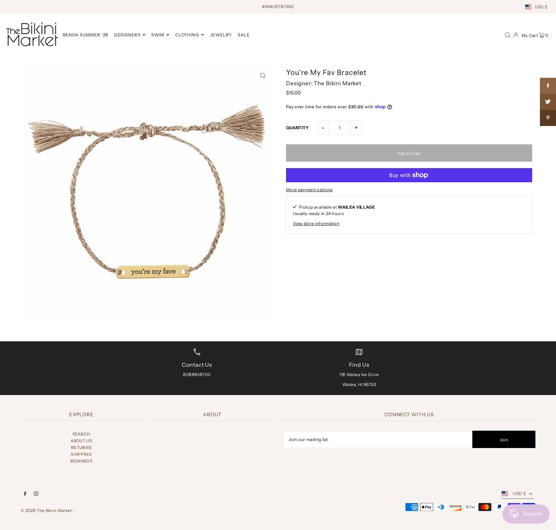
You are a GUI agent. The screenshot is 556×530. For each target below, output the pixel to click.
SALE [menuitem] (244, 34)
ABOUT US (81, 440)
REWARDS (81, 460)
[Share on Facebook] (548, 86)
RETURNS (81, 447)
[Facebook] (25, 494)
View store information (316, 223)
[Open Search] (507, 34)
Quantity (297, 127)
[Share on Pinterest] (548, 118)
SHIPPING (81, 454)
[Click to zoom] (262, 75)
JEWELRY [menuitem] (221, 34)
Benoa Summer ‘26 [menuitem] (85, 34)
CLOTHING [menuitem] (187, 34)
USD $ (541, 6)
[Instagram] (36, 494)
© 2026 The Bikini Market (46, 510)
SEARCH (81, 433)
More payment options (309, 189)
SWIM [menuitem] (157, 34)
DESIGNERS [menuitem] (127, 34)
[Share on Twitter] (548, 102)
